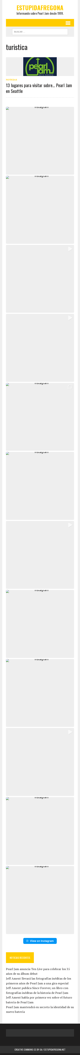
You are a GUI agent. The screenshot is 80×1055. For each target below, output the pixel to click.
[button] (40, 141)
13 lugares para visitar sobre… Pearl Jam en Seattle (39, 88)
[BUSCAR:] (40, 31)
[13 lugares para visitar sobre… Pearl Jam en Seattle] (40, 73)
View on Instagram (42, 940)
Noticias (11, 79)
